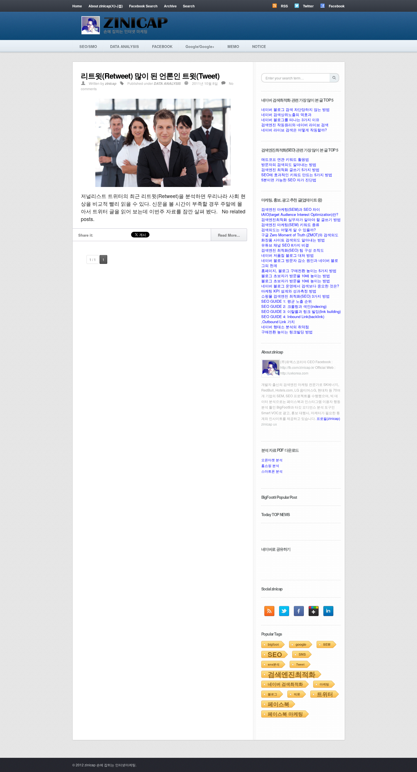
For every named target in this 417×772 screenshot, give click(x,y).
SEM (326, 644)
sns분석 (273, 664)
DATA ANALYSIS (124, 46)
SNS (302, 654)
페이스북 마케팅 (285, 713)
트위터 (325, 694)
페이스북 (278, 704)
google (301, 644)
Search (189, 6)
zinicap (110, 83)
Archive (170, 6)
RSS (284, 6)
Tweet (300, 664)
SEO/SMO (88, 46)
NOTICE (259, 46)
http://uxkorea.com (294, 373)
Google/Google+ (200, 46)
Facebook (337, 6)
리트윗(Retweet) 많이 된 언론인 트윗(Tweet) (150, 75)
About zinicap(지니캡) (106, 6)
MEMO (233, 46)
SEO (275, 654)
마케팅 (324, 684)
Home (77, 6)
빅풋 (297, 694)
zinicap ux (269, 424)
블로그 (272, 694)
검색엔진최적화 (291, 674)
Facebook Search (143, 6)
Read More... (229, 235)
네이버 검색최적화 (285, 684)
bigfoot (273, 644)
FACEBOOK (162, 46)
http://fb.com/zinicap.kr (297, 367)
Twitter (308, 6)
